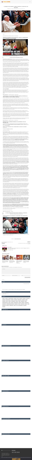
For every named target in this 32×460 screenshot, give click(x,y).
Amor (18, 298)
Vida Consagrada (20, 305)
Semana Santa (11, 305)
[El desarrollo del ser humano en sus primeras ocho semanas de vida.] (12, 257)
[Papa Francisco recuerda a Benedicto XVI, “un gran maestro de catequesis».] (26, 257)
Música (9, 302)
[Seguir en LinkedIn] (17, 452)
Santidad (7, 305)
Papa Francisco (26, 302)
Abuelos (4, 298)
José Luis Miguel (10, 247)
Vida (17, 305)
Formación (4, 301)
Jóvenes (9, 301)
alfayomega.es (6, 94)
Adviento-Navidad (11, 298)
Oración (20, 302)
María (19, 301)
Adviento (6, 298)
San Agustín (4, 305)
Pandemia (23, 302)
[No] (31, 458)
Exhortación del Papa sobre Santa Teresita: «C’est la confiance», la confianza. (5, 261)
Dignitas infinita (15, 168)
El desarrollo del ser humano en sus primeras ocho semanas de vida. (12, 261)
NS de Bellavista (16, 302)
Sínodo (15, 305)
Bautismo (21, 298)
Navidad (12, 302)
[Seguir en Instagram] (15, 452)
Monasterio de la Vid (5, 302)
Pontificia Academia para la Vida (15, 101)
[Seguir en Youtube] (19, 452)
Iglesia (7, 301)
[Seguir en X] (14, 452)
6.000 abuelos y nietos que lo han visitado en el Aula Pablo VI (21, 100)
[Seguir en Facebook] (12, 452)
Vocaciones (24, 305)
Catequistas (27, 298)
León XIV (17, 301)
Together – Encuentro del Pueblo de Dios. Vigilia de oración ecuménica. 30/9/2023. (19, 261)
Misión (25, 301)
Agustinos (15, 298)
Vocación (4, 306)
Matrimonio (22, 301)
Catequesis (24, 298)
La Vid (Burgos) (13, 301)
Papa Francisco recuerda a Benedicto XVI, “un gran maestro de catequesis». (26, 261)
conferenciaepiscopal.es (7, 211)
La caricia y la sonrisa (6, 60)
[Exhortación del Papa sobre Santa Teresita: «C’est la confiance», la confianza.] (5, 257)
